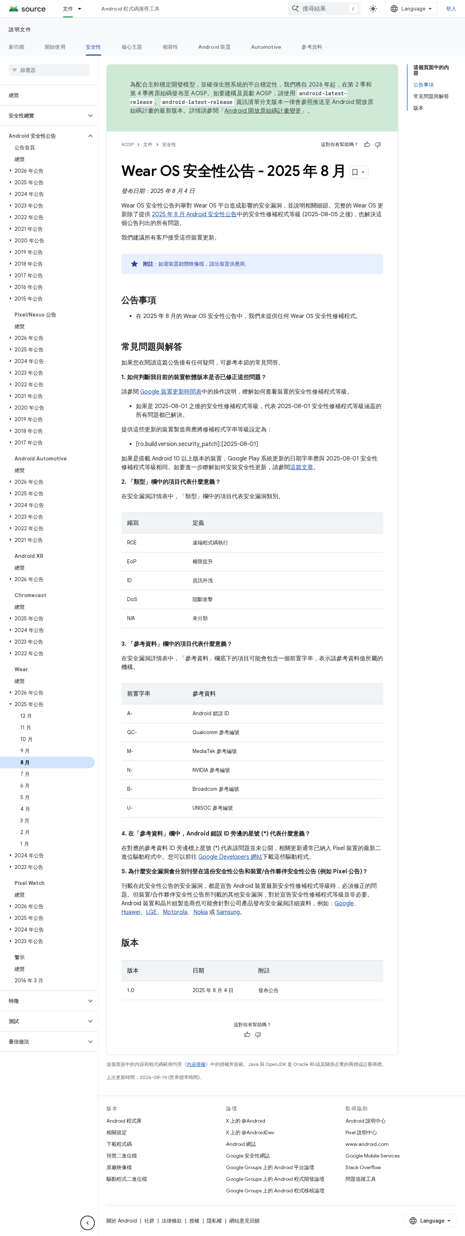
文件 (68, 8)
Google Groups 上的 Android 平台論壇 (270, 1167)
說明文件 (20, 29)
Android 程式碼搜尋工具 (130, 8)
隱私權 (214, 1221)
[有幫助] (366, 144)
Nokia (200, 912)
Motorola (175, 912)
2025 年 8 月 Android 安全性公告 (194, 214)
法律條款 (172, 1221)
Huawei (130, 912)
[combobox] (324, 8)
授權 (194, 1221)
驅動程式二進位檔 (126, 1179)
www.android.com (367, 1144)
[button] (43, 115)
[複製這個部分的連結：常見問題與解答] (189, 347)
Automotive (266, 47)
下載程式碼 (119, 1144)
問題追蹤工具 (360, 1179)
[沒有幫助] (377, 144)
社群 (149, 1221)
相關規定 (116, 1132)
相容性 (170, 47)
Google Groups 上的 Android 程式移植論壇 (275, 1190)
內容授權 (196, 1064)
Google (344, 903)
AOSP (127, 144)
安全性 (93, 47)
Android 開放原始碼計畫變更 (263, 110)
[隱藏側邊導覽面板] (87, 1223)
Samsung (228, 912)
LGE (151, 912)
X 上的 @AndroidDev (250, 1132)
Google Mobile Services (372, 1155)
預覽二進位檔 (121, 1155)
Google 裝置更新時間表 (171, 391)
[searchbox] (49, 70)
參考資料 (312, 47)
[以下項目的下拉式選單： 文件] (83, 8)
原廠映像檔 (119, 1167)
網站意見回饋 (244, 1221)
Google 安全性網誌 (248, 1155)
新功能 (16, 47)
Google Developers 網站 (230, 857)
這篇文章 (301, 467)
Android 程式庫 (124, 1121)
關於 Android (121, 1221)
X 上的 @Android (245, 1121)
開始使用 (55, 47)
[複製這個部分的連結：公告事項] (163, 301)
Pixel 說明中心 (361, 1132)
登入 (451, 8)
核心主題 (132, 47)
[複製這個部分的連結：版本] (146, 943)
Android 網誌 (241, 1144)
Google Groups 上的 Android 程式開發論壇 (275, 1179)
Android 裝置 (214, 47)
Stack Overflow (363, 1167)
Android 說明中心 (365, 1121)
